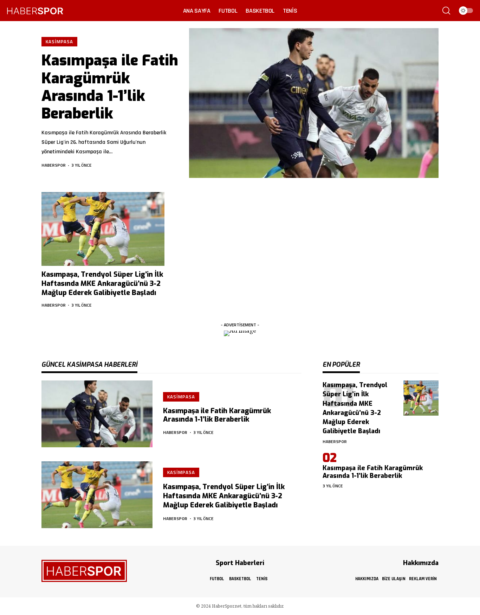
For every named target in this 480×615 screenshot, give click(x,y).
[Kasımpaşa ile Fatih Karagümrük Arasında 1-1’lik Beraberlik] (314, 103)
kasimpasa (59, 41)
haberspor (53, 165)
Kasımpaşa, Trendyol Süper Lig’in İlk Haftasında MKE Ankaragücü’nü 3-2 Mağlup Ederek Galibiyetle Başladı (102, 283)
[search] (446, 10)
